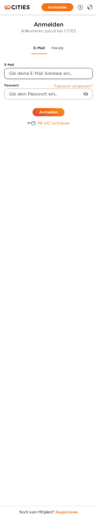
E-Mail (9, 65)
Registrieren (67, 512)
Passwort (11, 85)
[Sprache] (90, 7)
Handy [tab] (57, 47)
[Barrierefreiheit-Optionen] (80, 7)
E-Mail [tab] (39, 47)
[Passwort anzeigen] (85, 93)
